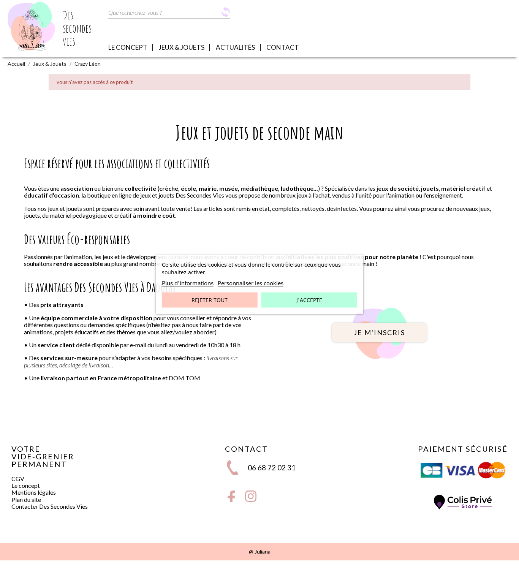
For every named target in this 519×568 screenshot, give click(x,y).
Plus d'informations (188, 282)
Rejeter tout (209, 299)
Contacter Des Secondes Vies (49, 506)
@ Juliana (260, 552)
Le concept (25, 485)
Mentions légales (33, 492)
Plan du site (26, 499)
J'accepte (309, 299)
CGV (17, 478)
